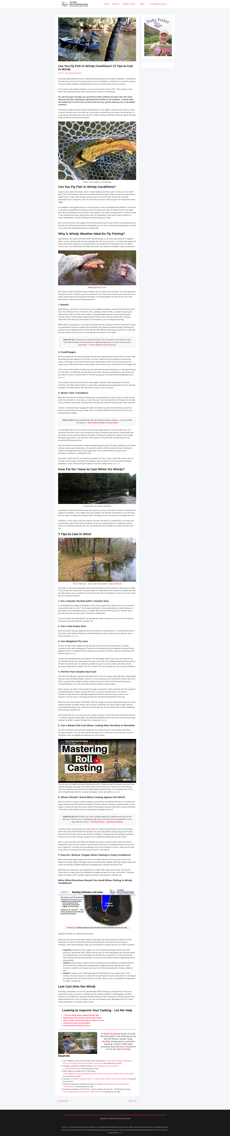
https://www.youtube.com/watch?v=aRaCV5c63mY (82, 1092)
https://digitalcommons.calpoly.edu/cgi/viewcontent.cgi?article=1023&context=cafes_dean (98, 1074)
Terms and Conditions (71, 1115)
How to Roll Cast (115, 584)
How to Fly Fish (123, 1049)
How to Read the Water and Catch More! (103, 423)
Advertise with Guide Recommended (133, 1115)
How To (61, 73)
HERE (121, 1133)
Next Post (134, 1101)
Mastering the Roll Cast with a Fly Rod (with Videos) (82, 1018)
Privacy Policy (87, 1115)
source (61, 377)
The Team (113, 1115)
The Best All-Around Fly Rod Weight (76, 1023)
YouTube (106, 1041)
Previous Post (62, 1101)
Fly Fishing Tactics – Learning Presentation (107, 822)
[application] (136, 4)
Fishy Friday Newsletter (157, 1115)
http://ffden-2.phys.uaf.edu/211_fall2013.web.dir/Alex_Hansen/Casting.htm (98, 1079)
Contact (104, 1115)
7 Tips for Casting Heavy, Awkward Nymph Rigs (81, 1015)
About (96, 1115)
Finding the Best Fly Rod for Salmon (76, 1025)
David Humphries (112, 1033)
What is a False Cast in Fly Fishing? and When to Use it (83, 1020)
